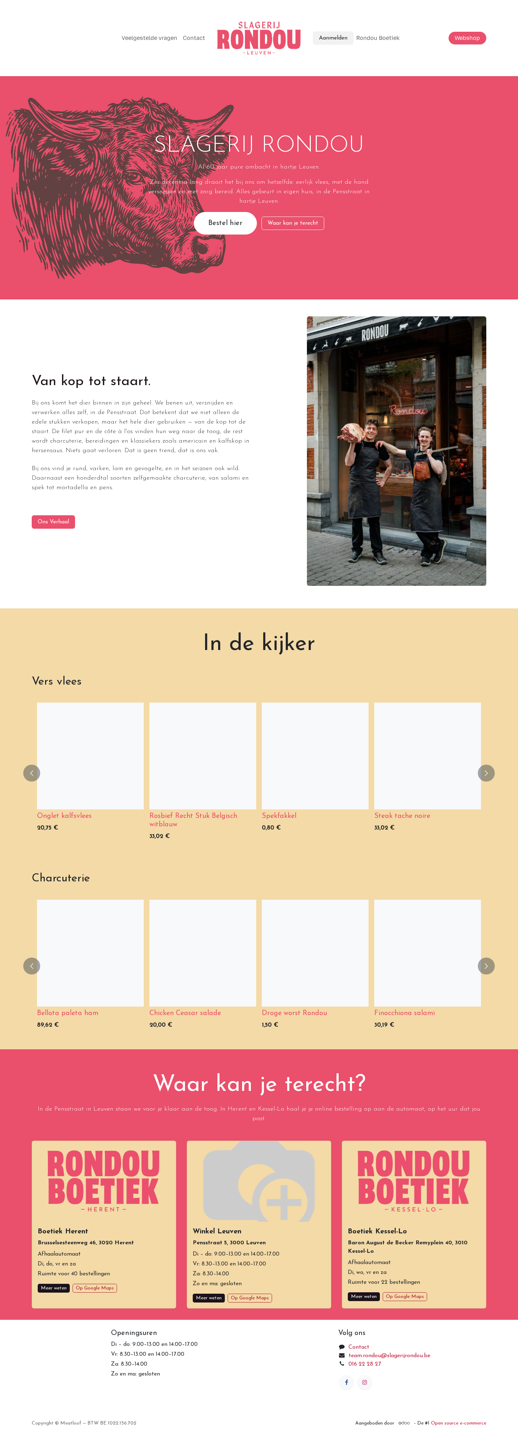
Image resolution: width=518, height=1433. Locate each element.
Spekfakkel (279, 816)
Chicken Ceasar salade (185, 1013)
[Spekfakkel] (315, 756)
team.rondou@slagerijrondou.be (389, 1356)
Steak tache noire (402, 816)
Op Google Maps (95, 1288)
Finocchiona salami (404, 1013)
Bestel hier (225, 223)
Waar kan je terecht (292, 223)
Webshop (467, 38)
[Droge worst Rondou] (315, 953)
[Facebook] (346, 1382)
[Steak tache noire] (427, 756)
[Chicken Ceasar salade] (202, 953)
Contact (194, 38)
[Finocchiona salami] (427, 953)
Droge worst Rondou (294, 1013)
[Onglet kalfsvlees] (90, 756)
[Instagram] (365, 1382)
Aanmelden (333, 38)
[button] (36, 773)
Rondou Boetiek (378, 38)
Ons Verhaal (53, 522)
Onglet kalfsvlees (64, 816)
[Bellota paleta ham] (90, 953)
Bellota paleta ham (67, 1013)
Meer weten (54, 1288)
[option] (259, 773)
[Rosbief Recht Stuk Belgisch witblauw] (202, 756)
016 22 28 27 (365, 1364)
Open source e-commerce (458, 1423)
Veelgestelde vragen (149, 38)
